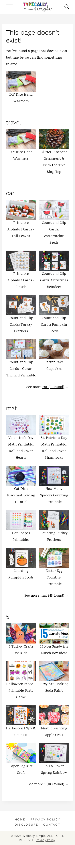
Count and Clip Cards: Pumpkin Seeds (54, 325)
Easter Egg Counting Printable (54, 577)
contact (51, 824)
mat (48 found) (52, 595)
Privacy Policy (45, 819)
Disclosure (26, 824)
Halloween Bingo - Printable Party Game (21, 691)
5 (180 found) (54, 784)
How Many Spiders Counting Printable (54, 495)
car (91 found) (53, 387)
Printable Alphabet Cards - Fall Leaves (21, 229)
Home (20, 819)
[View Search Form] (67, 7)
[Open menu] (9, 7)
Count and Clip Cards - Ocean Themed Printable (21, 369)
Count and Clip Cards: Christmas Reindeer (54, 280)
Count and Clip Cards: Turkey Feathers (21, 325)
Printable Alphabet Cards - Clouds (21, 280)
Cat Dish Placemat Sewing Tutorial (21, 495)
